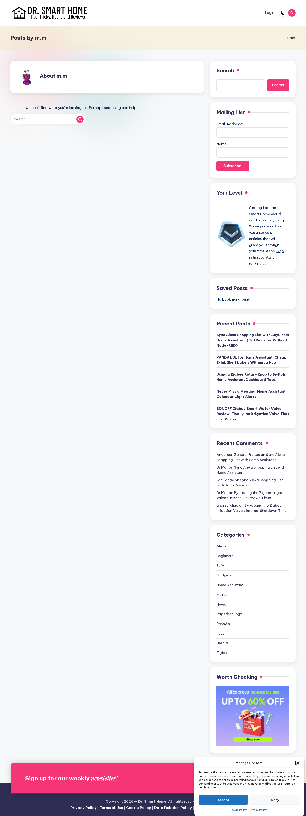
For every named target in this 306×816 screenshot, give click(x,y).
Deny (275, 800)
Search (225, 70)
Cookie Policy (238, 809)
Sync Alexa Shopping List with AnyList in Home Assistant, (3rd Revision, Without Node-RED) (252, 340)
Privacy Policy (258, 809)
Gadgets (224, 575)
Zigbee (222, 652)
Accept (223, 800)
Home (291, 38)
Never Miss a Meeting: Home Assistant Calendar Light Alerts (251, 394)
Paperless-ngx (229, 614)
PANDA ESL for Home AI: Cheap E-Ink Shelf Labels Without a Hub (251, 360)
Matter (222, 594)
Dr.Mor (222, 467)
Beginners (225, 556)
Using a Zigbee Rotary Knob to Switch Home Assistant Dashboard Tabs (250, 377)
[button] (298, 763)
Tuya (220, 633)
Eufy (220, 565)
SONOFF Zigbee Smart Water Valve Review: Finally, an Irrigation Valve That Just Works (252, 413)
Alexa (221, 546)
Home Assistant (230, 585)
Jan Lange (225, 480)
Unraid (222, 643)
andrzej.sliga (227, 505)
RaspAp (223, 623)
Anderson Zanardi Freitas (238, 454)
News (221, 604)
